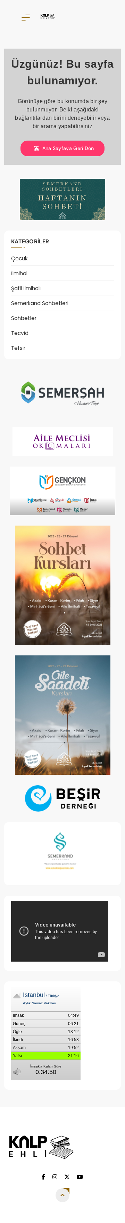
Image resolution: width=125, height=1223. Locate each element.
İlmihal (19, 273)
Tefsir (18, 348)
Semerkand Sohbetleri (39, 303)
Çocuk (19, 258)
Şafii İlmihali (26, 288)
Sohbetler (23, 318)
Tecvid (19, 333)
